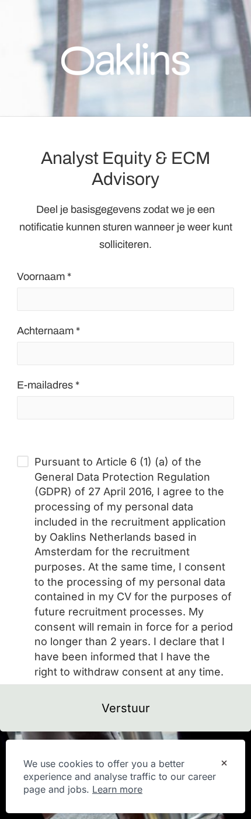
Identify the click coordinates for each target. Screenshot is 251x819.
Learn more (117, 789)
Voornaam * (44, 276)
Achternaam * (48, 331)
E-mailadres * (48, 385)
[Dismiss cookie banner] (224, 764)
